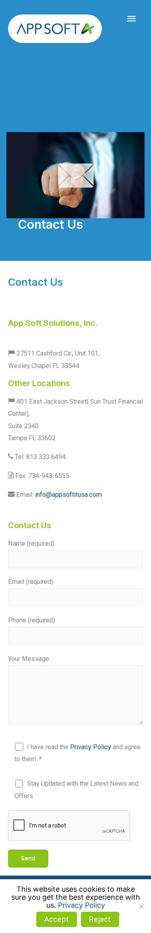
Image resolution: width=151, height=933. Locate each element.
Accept (56, 919)
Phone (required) (31, 620)
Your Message (28, 659)
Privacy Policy (90, 747)
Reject (100, 919)
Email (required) (30, 581)
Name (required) (31, 543)
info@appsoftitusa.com (68, 494)
